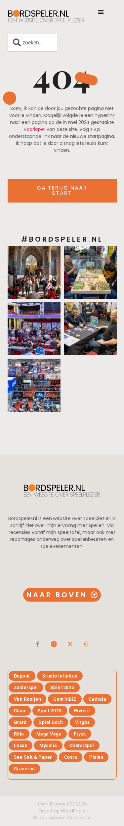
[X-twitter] (70, 644)
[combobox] (32, 42)
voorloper (34, 129)
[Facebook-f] (37, 644)
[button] (101, 11)
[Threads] (86, 644)
